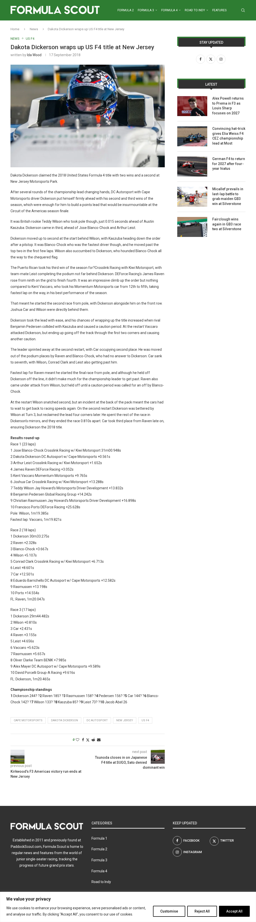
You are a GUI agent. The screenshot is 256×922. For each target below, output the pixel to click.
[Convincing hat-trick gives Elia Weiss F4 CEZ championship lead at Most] (192, 136)
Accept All (234, 911)
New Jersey (124, 720)
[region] (128, 907)
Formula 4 (169, 10)
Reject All (202, 911)
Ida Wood (34, 55)
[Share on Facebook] (83, 740)
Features (219, 10)
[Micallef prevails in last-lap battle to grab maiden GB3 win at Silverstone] (192, 197)
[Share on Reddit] (93, 740)
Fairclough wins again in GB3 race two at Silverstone (226, 224)
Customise (169, 911)
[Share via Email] (98, 740)
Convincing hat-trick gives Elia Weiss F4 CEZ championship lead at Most (228, 136)
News (34, 29)
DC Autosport (97, 720)
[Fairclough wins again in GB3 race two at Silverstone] (192, 227)
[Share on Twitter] (88, 740)
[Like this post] (77, 740)
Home (14, 29)
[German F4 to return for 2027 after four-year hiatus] (192, 167)
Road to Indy (195, 10)
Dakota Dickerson (64, 720)
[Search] (243, 10)
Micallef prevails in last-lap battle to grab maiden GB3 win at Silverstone (227, 196)
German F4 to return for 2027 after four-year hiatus (228, 164)
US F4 (145, 720)
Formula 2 (126, 10)
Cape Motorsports (28, 720)
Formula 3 (146, 10)
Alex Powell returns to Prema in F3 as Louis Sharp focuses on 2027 (228, 105)
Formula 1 (99, 838)
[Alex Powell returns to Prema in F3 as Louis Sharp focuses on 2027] (192, 106)
